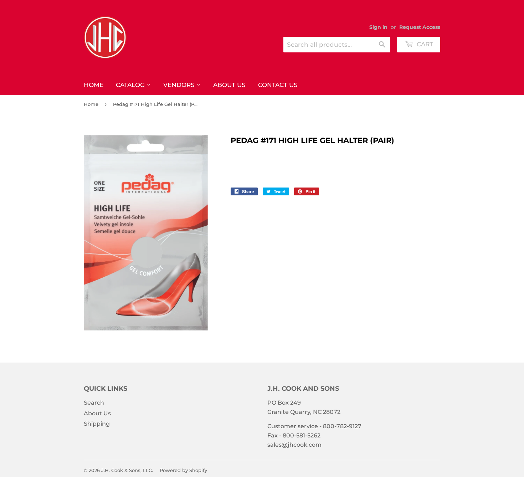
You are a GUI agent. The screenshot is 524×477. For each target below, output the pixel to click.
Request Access (419, 27)
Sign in (378, 27)
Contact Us (278, 84)
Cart (424, 44)
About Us (229, 84)
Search (94, 402)
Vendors (179, 84)
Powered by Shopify (183, 470)
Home (93, 84)
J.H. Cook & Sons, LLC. (127, 470)
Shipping (97, 423)
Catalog (131, 84)
